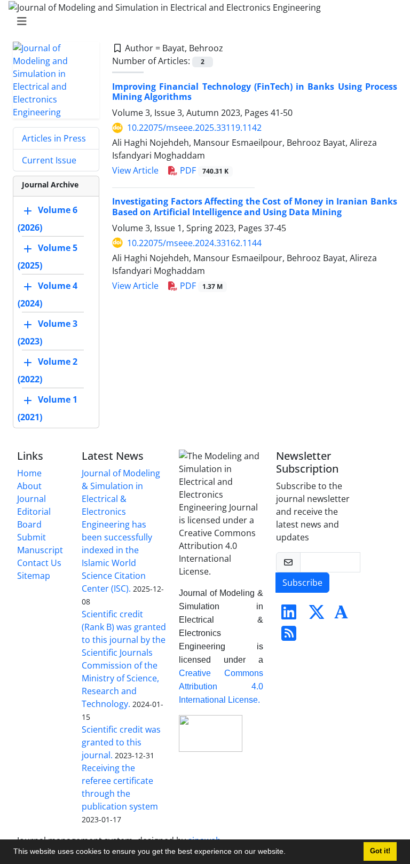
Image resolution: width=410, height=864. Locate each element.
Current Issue (49, 160)
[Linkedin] (289, 615)
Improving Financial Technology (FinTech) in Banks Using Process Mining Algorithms (254, 92)
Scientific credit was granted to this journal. (121, 742)
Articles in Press (54, 138)
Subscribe (302, 582)
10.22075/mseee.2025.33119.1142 (194, 127)
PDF (203, 170)
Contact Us (39, 563)
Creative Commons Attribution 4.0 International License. (221, 686)
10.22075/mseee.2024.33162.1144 (194, 243)
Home (29, 473)
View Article (135, 170)
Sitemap (33, 576)
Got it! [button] (380, 851)
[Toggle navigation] (202, 21)
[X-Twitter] (316, 615)
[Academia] (341, 615)
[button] (289, 852)
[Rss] (289, 636)
